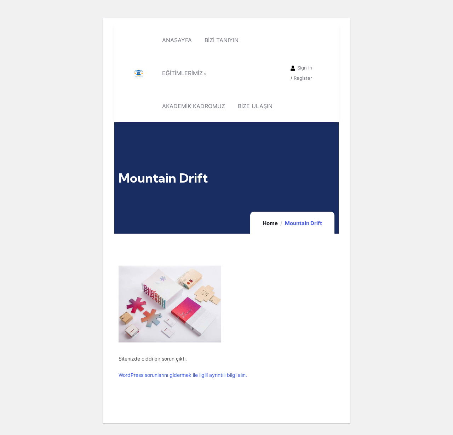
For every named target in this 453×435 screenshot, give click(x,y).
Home (270, 223)
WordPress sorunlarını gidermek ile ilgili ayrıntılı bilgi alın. (183, 375)
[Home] (138, 73)
